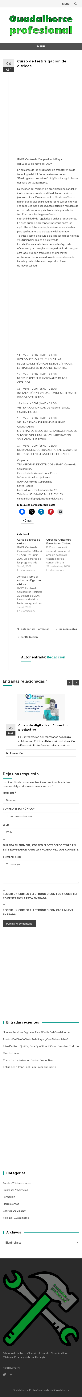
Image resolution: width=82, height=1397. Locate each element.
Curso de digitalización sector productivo (28, 1060)
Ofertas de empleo (14, 1210)
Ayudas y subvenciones (17, 1183)
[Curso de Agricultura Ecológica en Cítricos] (61, 555)
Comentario (12, 857)
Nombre (9, 792)
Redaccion (31, 636)
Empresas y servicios (15, 1189)
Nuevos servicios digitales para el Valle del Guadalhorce (36, 1032)
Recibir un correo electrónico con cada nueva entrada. (38, 912)
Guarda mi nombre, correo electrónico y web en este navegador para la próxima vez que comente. (41, 847)
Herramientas (11, 1203)
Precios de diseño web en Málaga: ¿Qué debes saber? (35, 1039)
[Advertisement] (41, 115)
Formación (43, 628)
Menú (66, 3)
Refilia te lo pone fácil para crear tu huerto (29, 1066)
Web (6, 825)
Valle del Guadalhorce (16, 1217)
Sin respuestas (68, 628)
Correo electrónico (19, 808)
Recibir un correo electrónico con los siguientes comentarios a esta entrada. (40, 896)
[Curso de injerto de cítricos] (31, 555)
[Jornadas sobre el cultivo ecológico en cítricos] (31, 594)
